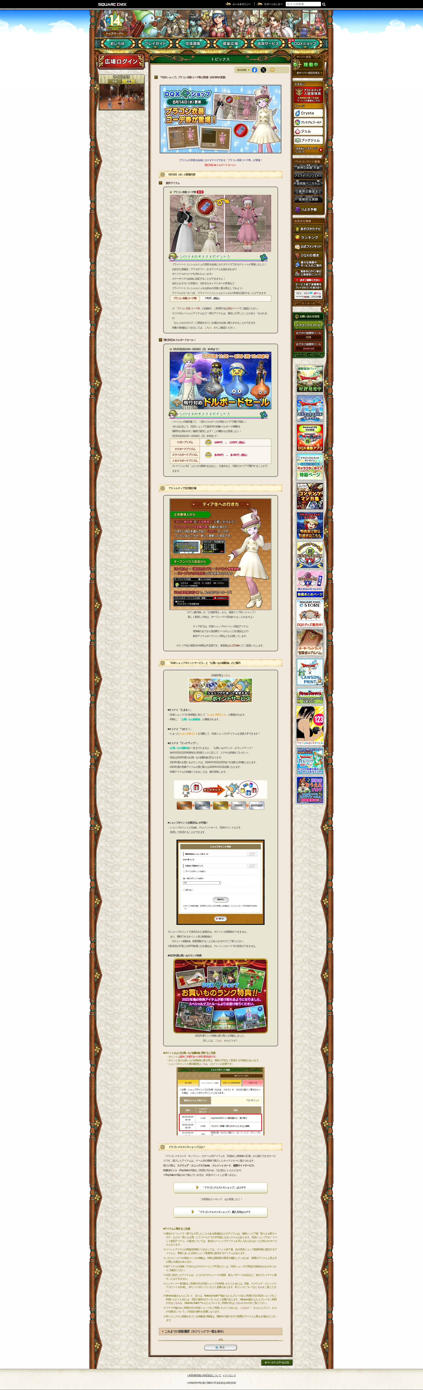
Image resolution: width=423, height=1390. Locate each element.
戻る (220, 1347)
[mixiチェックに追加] (273, 70)
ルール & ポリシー (241, 4)
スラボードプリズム (184, 449)
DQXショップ (305, 43)
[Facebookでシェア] (256, 70)
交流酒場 (192, 43)
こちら (208, 327)
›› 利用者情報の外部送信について (204, 1375)
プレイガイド (155, 43)
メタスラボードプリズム (185, 460)
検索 (324, 4)
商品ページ (233, 308)
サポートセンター (273, 4)
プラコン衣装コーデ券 (185, 298)
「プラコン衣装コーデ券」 (188, 308)
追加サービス (267, 43)
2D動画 (114, 81)
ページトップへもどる (277, 1362)
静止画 (128, 81)
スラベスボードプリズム (185, 454)
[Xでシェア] (265, 70)
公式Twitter (234, 645)
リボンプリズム (185, 442)
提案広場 (230, 43)
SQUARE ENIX (112, 4)
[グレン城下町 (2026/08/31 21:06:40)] (122, 96)
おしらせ (118, 43)
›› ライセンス (229, 1375)
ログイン (121, 61)
